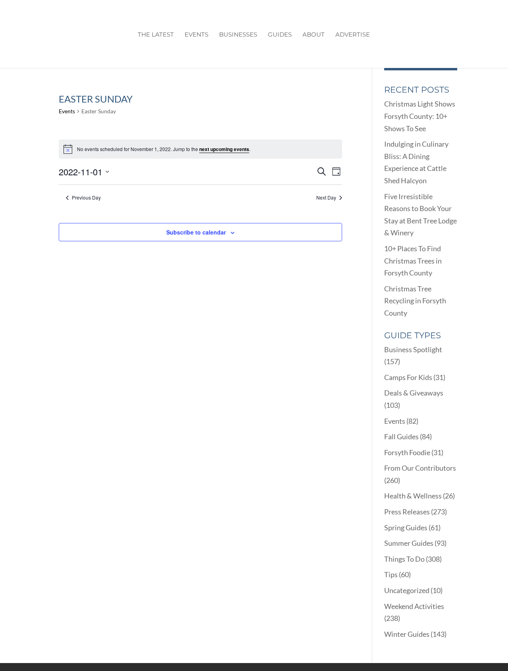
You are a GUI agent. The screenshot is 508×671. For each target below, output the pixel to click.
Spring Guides (405, 527)
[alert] (201, 149)
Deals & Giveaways (413, 392)
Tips (391, 574)
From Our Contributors (420, 467)
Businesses (238, 35)
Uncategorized (406, 590)
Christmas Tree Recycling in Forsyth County (415, 300)
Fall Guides (401, 436)
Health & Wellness (413, 495)
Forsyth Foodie (407, 452)
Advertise (352, 35)
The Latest (156, 35)
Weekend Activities (414, 606)
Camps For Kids (408, 377)
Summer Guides (408, 543)
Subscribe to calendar (196, 232)
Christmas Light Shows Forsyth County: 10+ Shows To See (419, 115)
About (313, 35)
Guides (280, 35)
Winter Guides (406, 634)
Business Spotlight (413, 349)
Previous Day (86, 197)
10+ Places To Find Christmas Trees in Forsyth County (413, 260)
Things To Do (404, 559)
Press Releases (407, 511)
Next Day (326, 197)
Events (196, 35)
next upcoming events (224, 149)
